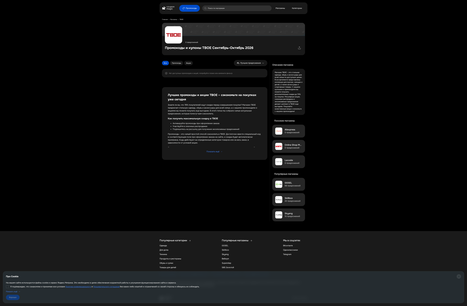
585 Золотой (228, 267)
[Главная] (168, 8)
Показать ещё (213, 151)
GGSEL (225, 245)
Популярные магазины (235, 240)
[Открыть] (299, 48)
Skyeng (225, 254)
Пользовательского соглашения (106, 287)
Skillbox (225, 250)
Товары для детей (168, 267)
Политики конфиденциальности (78, 287)
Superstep (226, 263)
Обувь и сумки (166, 263)
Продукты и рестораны (170, 258)
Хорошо (13, 297)
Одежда (163, 245)
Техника (163, 254)
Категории (297, 8)
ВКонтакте (288, 245)
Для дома (164, 250)
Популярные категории (174, 240)
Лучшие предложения (250, 63)
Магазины (280, 8)
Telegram (287, 254)
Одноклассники (290, 250)
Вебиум (225, 258)
